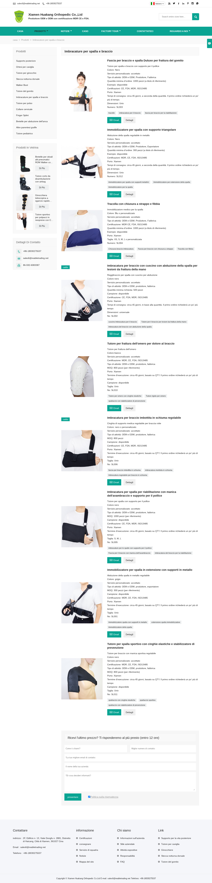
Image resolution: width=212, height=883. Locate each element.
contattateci (145, 31)
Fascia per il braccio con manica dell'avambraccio (129, 553)
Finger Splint (22, 115)
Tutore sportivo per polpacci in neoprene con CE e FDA (43, 217)
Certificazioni (85, 838)
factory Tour (109, 31)
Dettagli (129, 120)
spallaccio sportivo (148, 700)
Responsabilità (127, 856)
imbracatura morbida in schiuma (158, 470)
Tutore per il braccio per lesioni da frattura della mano (163, 322)
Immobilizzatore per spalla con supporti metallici (128, 182)
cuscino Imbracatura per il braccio (122, 322)
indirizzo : (17, 838)
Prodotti (40, 31)
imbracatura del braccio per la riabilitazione (173, 553)
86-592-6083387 (31, 265)
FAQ (122, 861)
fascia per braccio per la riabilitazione (161, 113)
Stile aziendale (127, 844)
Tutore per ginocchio (26, 73)
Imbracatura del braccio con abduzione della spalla (130, 327)
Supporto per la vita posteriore (176, 838)
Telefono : (18, 853)
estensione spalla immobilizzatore (165, 622)
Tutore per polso (24, 103)
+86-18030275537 (54, 3)
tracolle (111, 113)
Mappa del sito (86, 861)
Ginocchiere (167, 850)
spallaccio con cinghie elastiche (121, 700)
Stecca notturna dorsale (28, 79)
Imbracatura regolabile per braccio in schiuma (127, 475)
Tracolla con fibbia (185, 249)
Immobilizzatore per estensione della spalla (171, 182)
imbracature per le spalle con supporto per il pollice (130, 548)
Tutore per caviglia (170, 844)
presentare (73, 797)
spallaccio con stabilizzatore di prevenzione (126, 401)
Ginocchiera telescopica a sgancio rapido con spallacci (42, 198)
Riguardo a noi (179, 31)
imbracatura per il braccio (130, 113)
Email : (16, 847)
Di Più (42, 168)
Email (114, 119)
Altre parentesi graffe (26, 127)
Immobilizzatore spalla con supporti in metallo (127, 622)
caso (85, 31)
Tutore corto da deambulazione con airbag (42, 179)
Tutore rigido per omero (156, 396)
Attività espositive (128, 850)
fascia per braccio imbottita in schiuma (124, 470)
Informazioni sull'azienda (132, 838)
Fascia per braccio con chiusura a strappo (155, 249)
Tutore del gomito (24, 91)
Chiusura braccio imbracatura (120, 249)
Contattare (20, 830)
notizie (65, 31)
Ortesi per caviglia (25, 67)
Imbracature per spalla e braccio (32, 97)
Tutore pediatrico (24, 133)
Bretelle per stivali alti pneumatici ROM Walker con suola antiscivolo (44, 159)
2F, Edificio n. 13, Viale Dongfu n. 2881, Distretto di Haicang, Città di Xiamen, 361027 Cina (46, 839)
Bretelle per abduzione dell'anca (32, 121)
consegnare (85, 844)
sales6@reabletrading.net (28, 3)
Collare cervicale (24, 109)
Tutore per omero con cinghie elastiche (124, 396)
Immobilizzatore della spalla (120, 627)
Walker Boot (22, 85)
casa (20, 31)
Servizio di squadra (88, 850)
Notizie (82, 856)
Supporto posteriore (26, 61)
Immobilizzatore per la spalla (120, 187)
